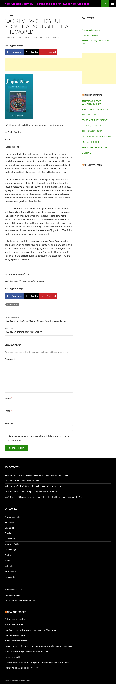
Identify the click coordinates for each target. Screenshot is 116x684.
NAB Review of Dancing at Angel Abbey (23, 330)
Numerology (10, 549)
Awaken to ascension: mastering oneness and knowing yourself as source (38, 646)
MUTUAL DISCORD (91, 142)
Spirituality (10, 576)
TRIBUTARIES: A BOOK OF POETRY (22, 668)
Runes (7, 560)
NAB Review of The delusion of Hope (22, 480)
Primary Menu (112, 3)
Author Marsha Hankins (16, 640)
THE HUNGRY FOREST (93, 131)
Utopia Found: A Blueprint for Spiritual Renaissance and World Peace (37, 662)
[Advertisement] (50, 64)
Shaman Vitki (31, 37)
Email (8, 410)
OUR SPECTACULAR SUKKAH (96, 136)
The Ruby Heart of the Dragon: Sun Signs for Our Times (30, 629)
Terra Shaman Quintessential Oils (20, 600)
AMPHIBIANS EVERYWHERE (96, 109)
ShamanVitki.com (90, 35)
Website (9, 423)
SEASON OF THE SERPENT (94, 120)
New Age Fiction (12, 544)
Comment (10, 359)
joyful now (12, 304)
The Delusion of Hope (15, 635)
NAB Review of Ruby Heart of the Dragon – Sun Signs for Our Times (36, 475)
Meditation (10, 538)
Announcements (12, 517)
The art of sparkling (14, 657)
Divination (9, 527)
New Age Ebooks (16, 612)
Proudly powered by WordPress (17, 680)
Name (8, 398)
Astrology (9, 522)
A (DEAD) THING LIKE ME (94, 125)
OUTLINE (86, 153)
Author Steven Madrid (15, 619)
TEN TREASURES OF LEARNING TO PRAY (92, 102)
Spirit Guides (11, 571)
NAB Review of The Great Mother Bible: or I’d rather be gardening (35, 319)
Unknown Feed (93, 165)
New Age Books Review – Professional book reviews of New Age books (47, 3)
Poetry (8, 555)
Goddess (9, 533)
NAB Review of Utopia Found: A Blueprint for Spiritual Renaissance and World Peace (44, 497)
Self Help (9, 16)
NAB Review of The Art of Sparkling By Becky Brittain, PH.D (33, 491)
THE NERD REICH (90, 114)
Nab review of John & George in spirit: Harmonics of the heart (33, 486)
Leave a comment (51, 37)
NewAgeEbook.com (91, 29)
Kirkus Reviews (93, 95)
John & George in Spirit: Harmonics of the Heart (27, 651)
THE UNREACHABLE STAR (94, 147)
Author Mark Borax (14, 624)
